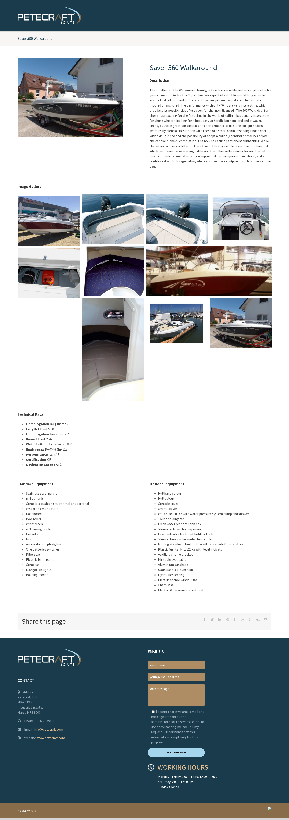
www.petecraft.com (51, 738)
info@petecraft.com (48, 729)
